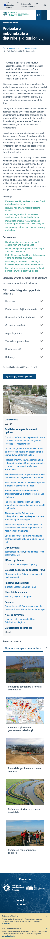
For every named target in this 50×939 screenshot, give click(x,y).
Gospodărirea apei (36, 609)
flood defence (31, 552)
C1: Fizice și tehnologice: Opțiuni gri (21, 564)
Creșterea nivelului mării (25, 587)
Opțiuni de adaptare (30, 48)
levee (41, 552)
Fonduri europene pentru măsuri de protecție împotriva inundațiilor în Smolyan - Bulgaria (25, 493)
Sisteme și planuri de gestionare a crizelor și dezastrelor (20, 729)
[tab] (23, 648)
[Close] (46, 916)
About (20, 900)
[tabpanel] (25, 758)
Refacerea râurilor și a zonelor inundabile (24, 810)
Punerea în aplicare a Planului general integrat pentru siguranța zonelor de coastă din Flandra (25, 505)
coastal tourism (12, 552)
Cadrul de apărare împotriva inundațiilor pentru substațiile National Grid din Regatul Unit (25, 539)
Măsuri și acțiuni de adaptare (18, 596)
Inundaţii (9, 587)
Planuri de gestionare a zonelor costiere (25, 770)
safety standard (12, 555)
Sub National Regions (15, 622)
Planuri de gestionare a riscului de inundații (25, 688)
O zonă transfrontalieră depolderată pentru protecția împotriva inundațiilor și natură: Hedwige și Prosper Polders (25, 440)
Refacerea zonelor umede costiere (22, 851)
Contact (21, 904)
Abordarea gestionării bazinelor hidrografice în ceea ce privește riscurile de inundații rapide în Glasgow (24, 516)
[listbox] (11, 5)
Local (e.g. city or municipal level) (20, 619)
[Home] (4, 48)
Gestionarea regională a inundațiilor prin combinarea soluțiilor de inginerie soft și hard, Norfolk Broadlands (23, 527)
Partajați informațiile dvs (20, 376)
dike (22, 552)
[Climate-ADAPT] (18, 13)
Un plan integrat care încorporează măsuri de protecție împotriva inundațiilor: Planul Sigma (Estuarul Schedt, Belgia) (24, 451)
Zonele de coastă (13, 606)
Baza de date (14, 48)
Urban (24, 609)
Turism (17, 609)
